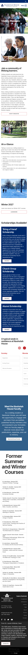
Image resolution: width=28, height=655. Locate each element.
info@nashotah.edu (6, 612)
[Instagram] (5, 619)
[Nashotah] (10, 5)
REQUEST (7, 260)
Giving (25, 615)
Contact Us (6, 643)
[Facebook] (1, 619)
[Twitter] (8, 619)
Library (25, 604)
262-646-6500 (5, 614)
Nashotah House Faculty (14, 439)
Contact (25, 618)
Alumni (25, 612)
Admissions (24, 601)
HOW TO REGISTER (14, 113)
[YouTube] (12, 619)
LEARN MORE (14, 211)
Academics (24, 599)
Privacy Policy (12, 651)
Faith (25, 607)
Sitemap (17, 651)
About (25, 610)
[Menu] (26, 5)
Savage (15, 653)
